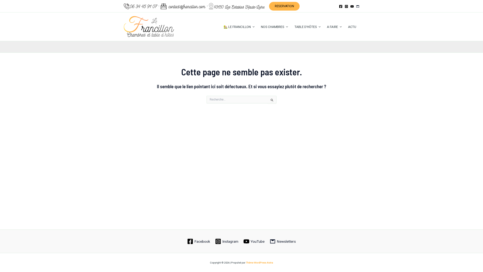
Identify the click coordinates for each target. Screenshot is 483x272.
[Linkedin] (357, 6)
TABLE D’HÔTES (306, 27)
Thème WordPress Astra (259, 262)
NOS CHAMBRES (272, 27)
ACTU (352, 27)
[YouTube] (352, 6)
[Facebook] (340, 6)
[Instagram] (346, 6)
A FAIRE (332, 27)
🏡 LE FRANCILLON (237, 27)
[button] (284, 6)
